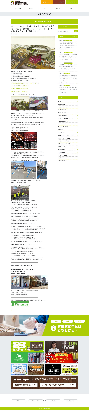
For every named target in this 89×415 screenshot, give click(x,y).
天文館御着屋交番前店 (62, 107)
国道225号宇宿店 (61, 149)
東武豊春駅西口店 (61, 129)
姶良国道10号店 (61, 104)
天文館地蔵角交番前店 (62, 109)
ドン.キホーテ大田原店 (63, 126)
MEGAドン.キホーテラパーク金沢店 (66, 135)
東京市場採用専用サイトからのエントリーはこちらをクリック (25, 83)
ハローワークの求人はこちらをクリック (20, 85)
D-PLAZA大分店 (61, 152)
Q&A (71, 8)
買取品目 (44, 8)
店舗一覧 (58, 8)
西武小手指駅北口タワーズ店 (64, 143)
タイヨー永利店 (61, 132)
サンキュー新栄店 (61, 124)
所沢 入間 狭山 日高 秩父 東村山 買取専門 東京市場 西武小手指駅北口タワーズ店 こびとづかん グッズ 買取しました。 (68, 66)
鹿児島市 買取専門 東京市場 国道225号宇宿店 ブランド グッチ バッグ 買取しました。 (68, 89)
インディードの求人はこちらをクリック (20, 91)
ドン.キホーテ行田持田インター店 (65, 118)
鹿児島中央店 (61, 101)
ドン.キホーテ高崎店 (62, 115)
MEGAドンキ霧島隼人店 (63, 112)
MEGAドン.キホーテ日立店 (64, 138)
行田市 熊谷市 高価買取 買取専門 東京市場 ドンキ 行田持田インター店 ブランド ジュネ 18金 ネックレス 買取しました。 (68, 56)
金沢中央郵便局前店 (62, 160)
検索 (76, 31)
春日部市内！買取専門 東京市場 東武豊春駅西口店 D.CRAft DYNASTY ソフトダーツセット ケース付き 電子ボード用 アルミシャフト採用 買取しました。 (68, 44)
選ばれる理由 (18, 8)
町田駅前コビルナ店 (62, 146)
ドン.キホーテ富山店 (62, 155)
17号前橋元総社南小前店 (63, 121)
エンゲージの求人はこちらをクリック (19, 88)
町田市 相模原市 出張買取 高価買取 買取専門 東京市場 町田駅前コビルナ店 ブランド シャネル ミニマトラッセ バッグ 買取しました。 (68, 78)
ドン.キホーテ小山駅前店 (63, 141)
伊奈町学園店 (61, 158)
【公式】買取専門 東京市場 (19, 2)
